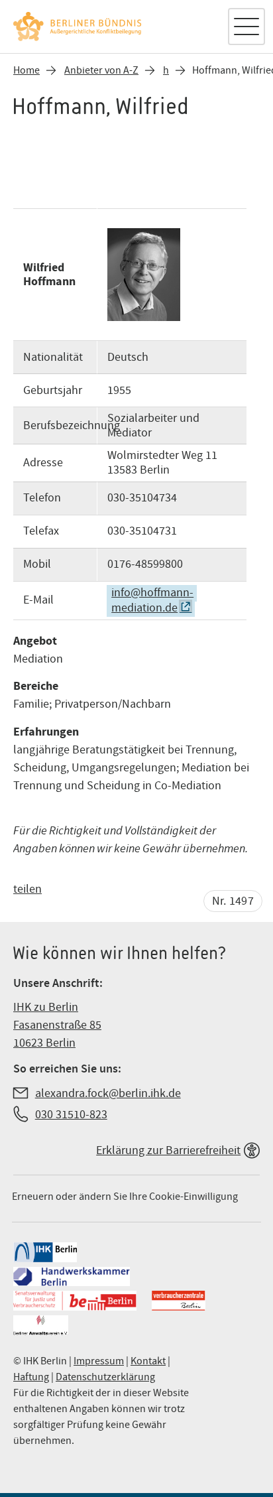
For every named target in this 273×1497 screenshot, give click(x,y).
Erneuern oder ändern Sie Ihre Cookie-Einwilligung (125, 1196)
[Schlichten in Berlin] (113, 26)
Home (26, 70)
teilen (27, 889)
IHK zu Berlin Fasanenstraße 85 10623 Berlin (57, 1025)
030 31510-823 (71, 1114)
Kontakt (148, 1361)
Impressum (99, 1361)
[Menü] (246, 26)
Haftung (31, 1377)
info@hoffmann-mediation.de (152, 600)
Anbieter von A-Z (101, 70)
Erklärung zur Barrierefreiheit (168, 1150)
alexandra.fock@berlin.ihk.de (108, 1093)
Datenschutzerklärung (105, 1377)
